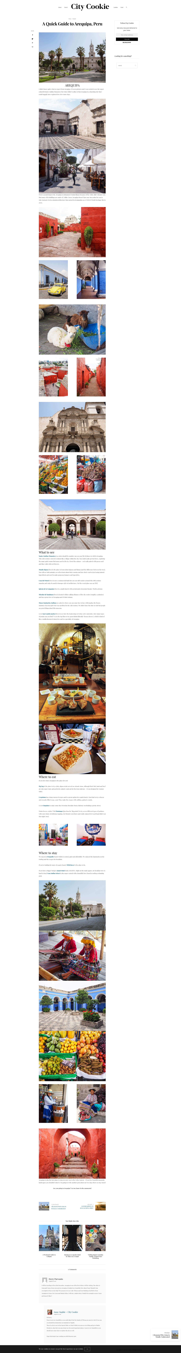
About (59, 7)
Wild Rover (70, 865)
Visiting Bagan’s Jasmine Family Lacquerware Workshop (72, 1256)
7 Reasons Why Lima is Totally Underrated (161, 1336)
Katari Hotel (61, 871)
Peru (70, 19)
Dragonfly (50, 857)
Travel (65, 7)
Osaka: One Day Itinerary (96, 1255)
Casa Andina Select (53, 873)
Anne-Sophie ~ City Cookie (66, 1312)
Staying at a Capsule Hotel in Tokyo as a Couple (49, 1255)
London (116, 7)
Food (122, 7)
